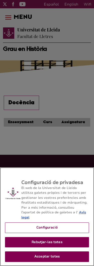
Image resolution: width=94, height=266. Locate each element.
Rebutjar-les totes (47, 242)
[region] (47, 216)
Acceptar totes (47, 256)
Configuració (47, 227)
